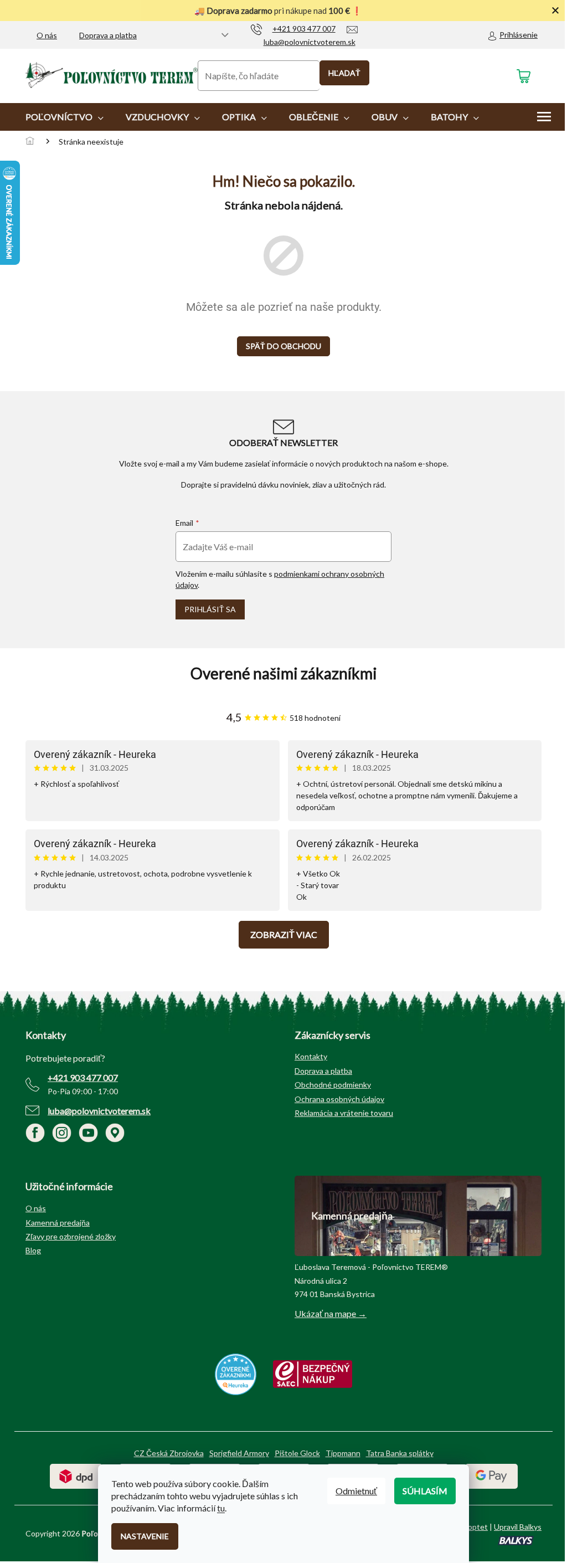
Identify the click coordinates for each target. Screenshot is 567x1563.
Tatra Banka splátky (400, 1453)
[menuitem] (64, 117)
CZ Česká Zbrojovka (169, 1453)
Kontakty (311, 1056)
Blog (33, 1250)
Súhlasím (425, 1490)
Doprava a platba (108, 35)
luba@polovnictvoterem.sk (99, 1110)
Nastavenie (145, 1536)
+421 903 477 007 (83, 1077)
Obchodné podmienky (333, 1084)
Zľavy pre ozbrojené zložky (70, 1236)
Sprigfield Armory (239, 1453)
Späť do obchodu (283, 346)
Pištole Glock (297, 1453)
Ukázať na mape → (331, 1313)
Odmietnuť (356, 1490)
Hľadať (344, 73)
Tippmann (343, 1453)
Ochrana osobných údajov (339, 1099)
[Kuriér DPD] (76, 1475)
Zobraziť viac (283, 934)
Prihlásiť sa (210, 609)
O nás (47, 35)
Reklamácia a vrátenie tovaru (344, 1113)
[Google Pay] (491, 1475)
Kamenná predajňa (57, 1222)
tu (221, 1508)
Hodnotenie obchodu (283, 673)
